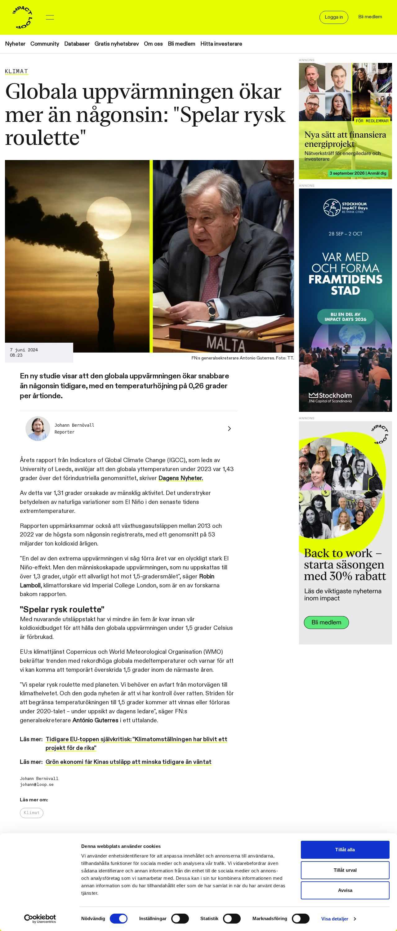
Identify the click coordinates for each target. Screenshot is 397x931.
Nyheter (15, 43)
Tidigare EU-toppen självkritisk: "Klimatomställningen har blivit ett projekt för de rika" (136, 743)
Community (44, 43)
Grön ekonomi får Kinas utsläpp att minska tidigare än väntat (129, 762)
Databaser (77, 43)
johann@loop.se (37, 784)
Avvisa (345, 890)
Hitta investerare (221, 43)
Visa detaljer (334, 918)
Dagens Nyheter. (180, 478)
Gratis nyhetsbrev (117, 43)
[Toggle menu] (50, 17)
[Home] (22, 17)
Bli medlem (181, 43)
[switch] (180, 919)
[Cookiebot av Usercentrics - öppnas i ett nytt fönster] (40, 919)
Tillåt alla (345, 849)
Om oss (153, 43)
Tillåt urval (345, 870)
